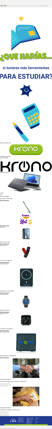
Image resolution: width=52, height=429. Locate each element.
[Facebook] (11, 421)
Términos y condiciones (21, 421)
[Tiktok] (15, 421)
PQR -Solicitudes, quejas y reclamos (30, 419)
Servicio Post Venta (29, 423)
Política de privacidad (20, 420)
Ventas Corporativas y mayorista (29, 422)
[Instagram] (13, 421)
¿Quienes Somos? (20, 419)
